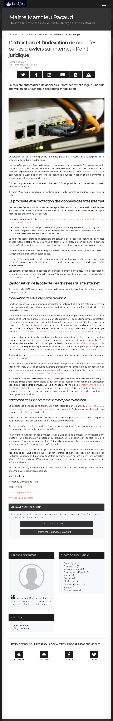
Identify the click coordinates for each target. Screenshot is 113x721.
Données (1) (69, 578)
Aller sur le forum (54, 524)
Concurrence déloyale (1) (76, 572)
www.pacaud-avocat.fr (21, 497)
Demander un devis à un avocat (54, 532)
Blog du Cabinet (22, 628)
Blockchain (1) (71, 581)
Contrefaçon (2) (72, 566)
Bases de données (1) (74, 584)
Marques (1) (69, 587)
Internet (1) (69, 575)
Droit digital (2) (71, 563)
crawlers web (90, 171)
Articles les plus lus (73, 590)
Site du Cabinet (21, 625)
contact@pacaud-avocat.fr (23, 492)
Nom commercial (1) (74, 569)
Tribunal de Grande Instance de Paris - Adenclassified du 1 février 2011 (60, 331)
